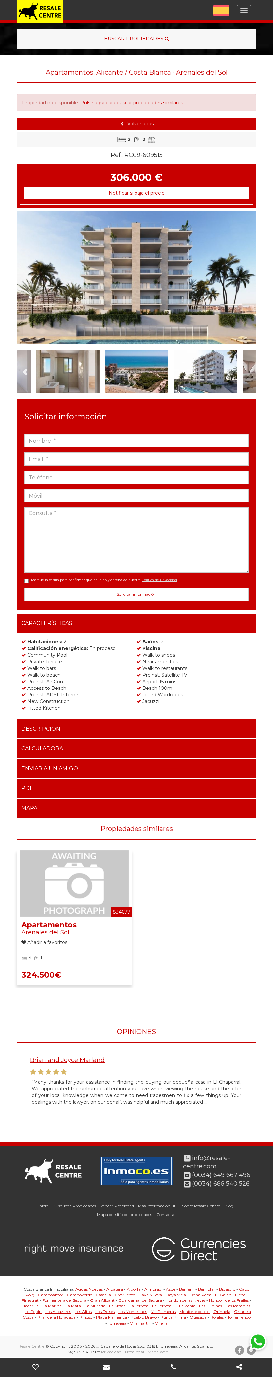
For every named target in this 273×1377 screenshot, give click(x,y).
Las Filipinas (210, 1305)
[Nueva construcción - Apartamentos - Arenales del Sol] (136, 277)
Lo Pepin (33, 1311)
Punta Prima (173, 1317)
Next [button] (244, 277)
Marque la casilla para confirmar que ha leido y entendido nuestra (104, 580)
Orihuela (221, 1311)
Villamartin (140, 1323)
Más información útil (158, 1205)
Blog (228, 1205)
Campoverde (79, 1294)
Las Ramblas (238, 1305)
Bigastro (227, 1289)
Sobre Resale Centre (201, 1205)
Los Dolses (105, 1311)
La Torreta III (163, 1305)
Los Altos (83, 1311)
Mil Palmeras (163, 1311)
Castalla (103, 1294)
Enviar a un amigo (49, 768)
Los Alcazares (58, 1311)
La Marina (52, 1305)
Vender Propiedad (117, 1205)
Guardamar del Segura (140, 1300)
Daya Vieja (176, 1294)
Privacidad (111, 1351)
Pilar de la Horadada (56, 1317)
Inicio (43, 1205)
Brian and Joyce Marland (67, 1060)
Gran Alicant (102, 1300)
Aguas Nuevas (89, 1289)
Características (46, 623)
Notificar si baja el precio (137, 193)
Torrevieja (117, 1323)
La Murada (95, 1305)
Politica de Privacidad (159, 580)
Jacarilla (31, 1305)
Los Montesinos (132, 1311)
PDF (27, 788)
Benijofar (206, 1289)
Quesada (198, 1317)
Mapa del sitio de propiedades (124, 1214)
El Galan (223, 1294)
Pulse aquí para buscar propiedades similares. (132, 103)
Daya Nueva (150, 1294)
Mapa (29, 808)
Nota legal (134, 1351)
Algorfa (134, 1289)
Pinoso (85, 1317)
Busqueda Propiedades (74, 1205)
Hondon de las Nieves (185, 1300)
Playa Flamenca (111, 1317)
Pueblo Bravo (144, 1317)
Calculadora (42, 748)
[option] (136, 277)
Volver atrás (140, 124)
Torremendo (239, 1317)
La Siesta (117, 1305)
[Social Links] (239, 1367)
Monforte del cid (194, 1311)
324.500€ (41, 975)
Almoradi (153, 1289)
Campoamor (50, 1294)
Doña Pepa (200, 1294)
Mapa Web (158, 1351)
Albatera (114, 1289)
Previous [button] (29, 277)
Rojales (217, 1317)
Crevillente (125, 1294)
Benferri (186, 1289)
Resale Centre (31, 1346)
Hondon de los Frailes (229, 1300)
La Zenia (187, 1305)
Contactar (166, 1214)
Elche (240, 1294)
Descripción (40, 729)
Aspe (170, 1289)
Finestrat (30, 1300)
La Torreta (138, 1305)
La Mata (73, 1305)
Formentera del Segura (64, 1300)
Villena (161, 1323)
